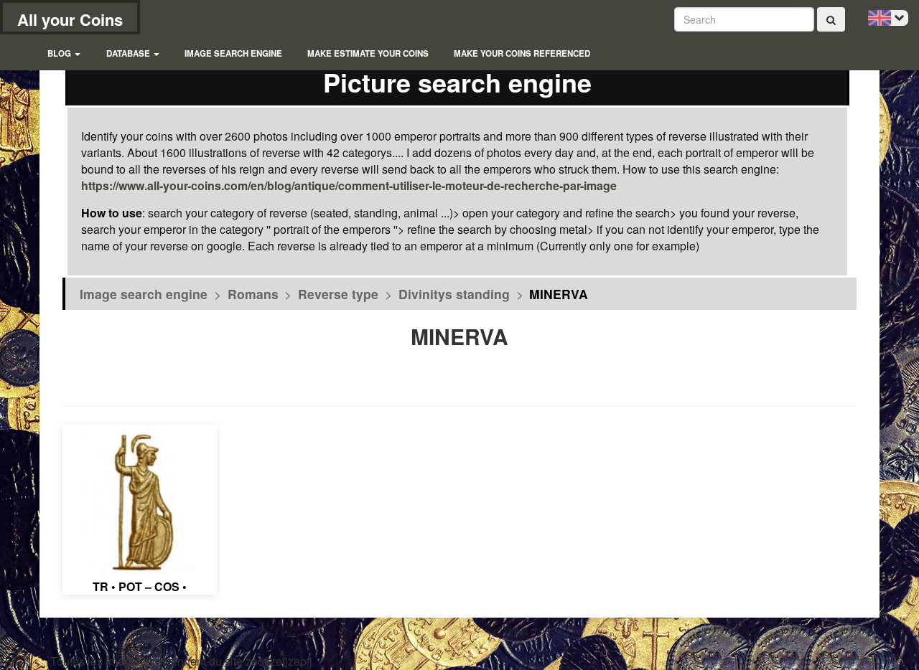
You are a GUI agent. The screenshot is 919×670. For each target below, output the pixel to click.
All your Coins (70, 19)
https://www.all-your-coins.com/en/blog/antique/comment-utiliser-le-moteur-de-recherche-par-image (349, 185)
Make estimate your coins (368, 53)
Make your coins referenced (522, 53)
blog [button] (60, 53)
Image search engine (233, 53)
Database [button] (129, 53)
